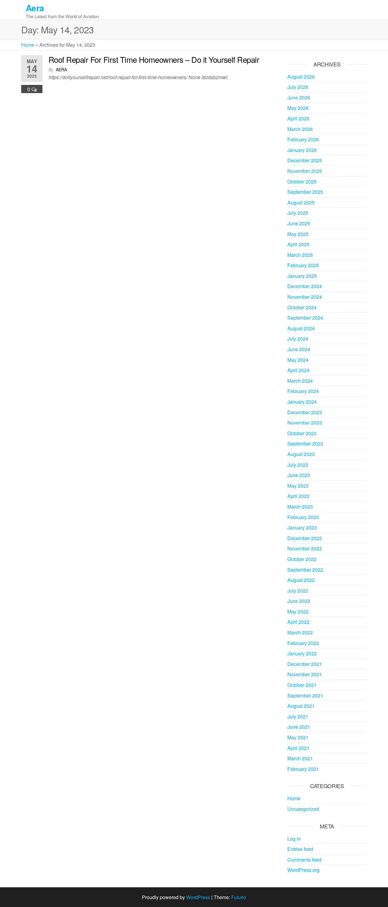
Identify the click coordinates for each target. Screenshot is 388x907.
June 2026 (298, 97)
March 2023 (300, 506)
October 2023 (301, 433)
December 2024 (304, 286)
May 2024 (298, 359)
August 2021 (301, 705)
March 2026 (300, 129)
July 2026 (297, 86)
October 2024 (301, 307)
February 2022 (303, 643)
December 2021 (304, 663)
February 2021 (303, 768)
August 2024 (301, 328)
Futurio (238, 897)
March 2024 (300, 380)
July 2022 (297, 590)
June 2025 (298, 223)
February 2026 (303, 139)
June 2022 (298, 600)
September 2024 (305, 317)
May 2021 (298, 737)
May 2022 (298, 611)
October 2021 (301, 684)
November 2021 (304, 674)
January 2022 (302, 653)
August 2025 (301, 202)
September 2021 (305, 695)
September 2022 (305, 569)
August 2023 (301, 454)
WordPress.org (303, 869)
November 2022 (304, 548)
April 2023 (298, 495)
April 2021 (298, 747)
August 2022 (301, 579)
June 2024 (298, 349)
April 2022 (298, 621)
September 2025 (305, 191)
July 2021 (297, 716)
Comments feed (304, 859)
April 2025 (298, 244)
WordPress (198, 897)
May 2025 (298, 233)
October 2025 (301, 181)
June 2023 (298, 475)
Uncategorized (303, 808)
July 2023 (297, 464)
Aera (35, 8)
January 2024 (302, 401)
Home (27, 44)
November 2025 (304, 170)
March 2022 (300, 632)
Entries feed (300, 848)
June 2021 (298, 726)
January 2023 (302, 527)
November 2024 (304, 296)
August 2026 (301, 76)
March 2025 (300, 254)
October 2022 (301, 559)
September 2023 (305, 443)
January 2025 (302, 275)
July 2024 (297, 338)
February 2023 (303, 517)
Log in (294, 838)
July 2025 (297, 212)
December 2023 (304, 412)
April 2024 (298, 370)
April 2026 (298, 118)
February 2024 (303, 391)
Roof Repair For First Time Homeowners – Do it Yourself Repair (153, 59)
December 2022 (304, 538)
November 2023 (304, 422)
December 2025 (304, 160)
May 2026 (298, 107)
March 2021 (300, 758)
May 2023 (298, 485)
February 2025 (303, 265)
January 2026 (302, 149)
